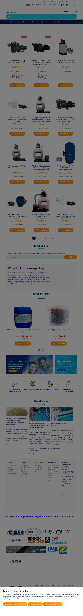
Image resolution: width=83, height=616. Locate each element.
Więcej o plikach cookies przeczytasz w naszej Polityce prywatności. (21, 600)
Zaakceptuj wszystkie (53, 604)
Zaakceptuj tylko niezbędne (15, 604)
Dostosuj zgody (35, 604)
